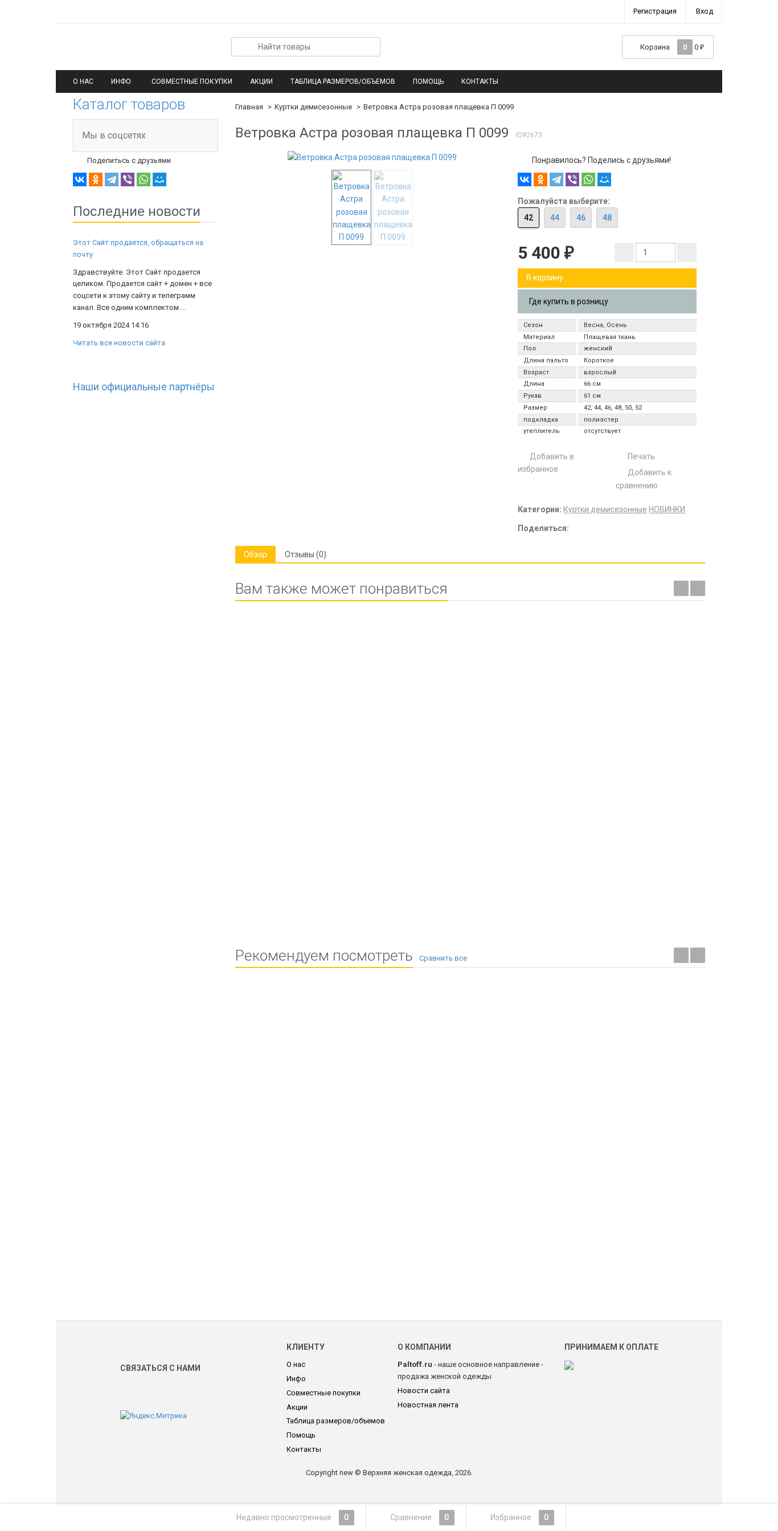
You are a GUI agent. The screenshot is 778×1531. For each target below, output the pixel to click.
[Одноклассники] (96, 179)
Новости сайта (424, 1390)
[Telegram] (111, 179)
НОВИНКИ (667, 509)
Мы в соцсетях (114, 135)
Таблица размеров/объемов (342, 81)
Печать (640, 456)
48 (607, 217)
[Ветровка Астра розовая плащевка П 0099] (372, 157)
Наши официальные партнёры (144, 387)
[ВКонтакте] (80, 179)
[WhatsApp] (143, 179)
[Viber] (127, 179)
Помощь (428, 81)
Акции (261, 81)
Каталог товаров (129, 104)
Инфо (121, 81)
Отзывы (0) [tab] (305, 554)
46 (580, 217)
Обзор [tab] (255, 554)
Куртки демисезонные (313, 107)
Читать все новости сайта (119, 342)
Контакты (479, 81)
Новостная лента (428, 1405)
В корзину (544, 277)
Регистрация (655, 11)
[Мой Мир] (159, 179)
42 (528, 217)
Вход (704, 11)
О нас (83, 81)
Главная (249, 107)
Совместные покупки (191, 81)
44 (554, 217)
